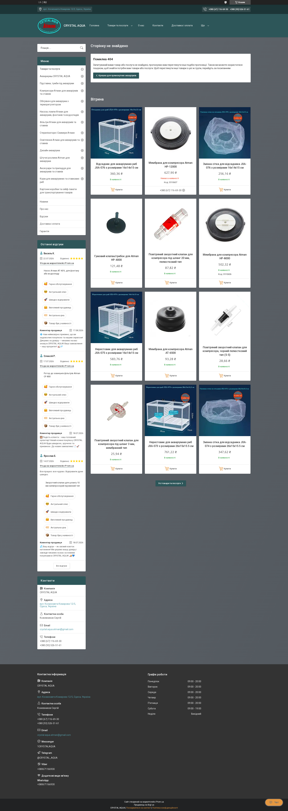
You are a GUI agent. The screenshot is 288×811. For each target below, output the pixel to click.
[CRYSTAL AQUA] (49, 25)
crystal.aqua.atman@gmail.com (56, 629)
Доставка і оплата (182, 25)
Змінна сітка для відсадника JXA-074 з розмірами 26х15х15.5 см (224, 444)
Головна (94, 25)
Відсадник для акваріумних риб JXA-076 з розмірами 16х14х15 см (116, 165)
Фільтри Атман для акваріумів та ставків (58, 124)
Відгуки (44, 216)
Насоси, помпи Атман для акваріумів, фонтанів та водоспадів (59, 113)
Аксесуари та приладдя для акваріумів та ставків (55, 170)
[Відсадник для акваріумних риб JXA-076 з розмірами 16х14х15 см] (116, 133)
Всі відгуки (61, 566)
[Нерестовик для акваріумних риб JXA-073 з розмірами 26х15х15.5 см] (170, 410)
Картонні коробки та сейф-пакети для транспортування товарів (58, 191)
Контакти (157, 25)
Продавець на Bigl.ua (144, 805)
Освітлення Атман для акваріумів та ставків (60, 142)
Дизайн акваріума (50, 150)
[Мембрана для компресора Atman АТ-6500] (170, 317)
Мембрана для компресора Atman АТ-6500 (170, 351)
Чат (276, 802)
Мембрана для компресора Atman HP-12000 (170, 164)
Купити (119, 189)
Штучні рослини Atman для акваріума (55, 159)
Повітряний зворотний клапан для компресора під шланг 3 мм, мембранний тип (116, 444)
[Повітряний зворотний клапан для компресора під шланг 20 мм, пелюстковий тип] (170, 224)
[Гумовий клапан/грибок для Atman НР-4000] (116, 224)
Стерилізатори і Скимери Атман (57, 132)
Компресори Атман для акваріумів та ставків (59, 92)
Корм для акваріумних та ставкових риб (59, 180)
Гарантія (44, 231)
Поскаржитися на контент (138, 808)
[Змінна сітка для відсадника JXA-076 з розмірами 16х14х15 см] (224, 133)
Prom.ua (160, 802)
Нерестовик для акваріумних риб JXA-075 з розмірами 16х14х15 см (116, 351)
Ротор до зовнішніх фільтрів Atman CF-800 (62, 375)
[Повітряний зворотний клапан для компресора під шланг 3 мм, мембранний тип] (116, 410)
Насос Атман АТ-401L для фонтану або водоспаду (61, 272)
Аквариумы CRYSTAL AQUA (55, 76)
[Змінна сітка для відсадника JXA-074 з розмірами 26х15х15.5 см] (224, 410)
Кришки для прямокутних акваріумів (117, 75)
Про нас (44, 209)
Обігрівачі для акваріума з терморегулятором (54, 103)
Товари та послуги (118, 25)
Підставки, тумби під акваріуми (57, 83)
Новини (44, 201)
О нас (141, 25)
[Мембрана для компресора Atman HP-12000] (170, 133)
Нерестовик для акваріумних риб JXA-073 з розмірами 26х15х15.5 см (171, 444)
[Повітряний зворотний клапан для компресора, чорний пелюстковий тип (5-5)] (224, 317)
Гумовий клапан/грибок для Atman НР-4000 (116, 258)
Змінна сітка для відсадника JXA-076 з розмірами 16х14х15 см (224, 165)
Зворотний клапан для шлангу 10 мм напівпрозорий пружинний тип (63, 484)
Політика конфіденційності (165, 808)
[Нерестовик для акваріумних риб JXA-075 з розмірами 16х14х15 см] (116, 317)
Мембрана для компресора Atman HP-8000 (225, 256)
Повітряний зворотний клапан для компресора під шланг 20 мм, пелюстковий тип (171, 258)
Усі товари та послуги (169, 483)
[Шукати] (82, 48)
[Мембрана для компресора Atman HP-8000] (224, 224)
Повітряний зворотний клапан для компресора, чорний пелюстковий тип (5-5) (225, 351)
